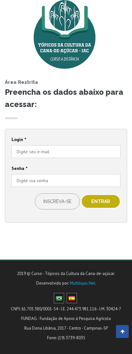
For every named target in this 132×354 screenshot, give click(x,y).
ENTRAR (100, 201)
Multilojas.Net (82, 283)
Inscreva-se (57, 201)
